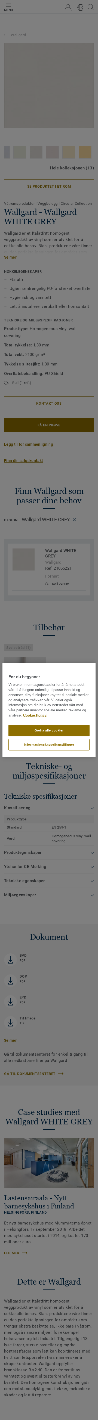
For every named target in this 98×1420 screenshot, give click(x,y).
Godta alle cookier (49, 730)
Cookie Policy (35, 715)
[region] (49, 710)
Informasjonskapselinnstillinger (49, 744)
